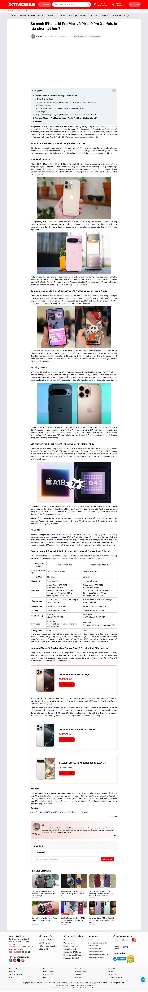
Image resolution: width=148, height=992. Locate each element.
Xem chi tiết (67, 685)
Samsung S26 (79, 974)
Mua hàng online (69, 943)
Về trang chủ (43, 949)
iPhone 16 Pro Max (48, 971)
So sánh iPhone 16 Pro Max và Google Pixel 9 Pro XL (55, 96)
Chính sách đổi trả (94, 948)
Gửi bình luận (107, 859)
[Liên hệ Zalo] (143, 979)
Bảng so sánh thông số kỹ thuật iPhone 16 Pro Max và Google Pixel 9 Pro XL (65, 115)
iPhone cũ (12, 977)
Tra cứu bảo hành (69, 949)
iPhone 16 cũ (79, 977)
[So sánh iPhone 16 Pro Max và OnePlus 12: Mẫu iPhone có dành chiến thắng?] (45, 881)
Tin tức (18, 10)
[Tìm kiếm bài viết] (89, 4)
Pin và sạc (40, 112)
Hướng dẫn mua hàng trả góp (74, 955)
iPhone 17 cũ (46, 977)
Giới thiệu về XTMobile (47, 940)
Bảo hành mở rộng (94, 940)
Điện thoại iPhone (14, 969)
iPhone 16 (12, 971)
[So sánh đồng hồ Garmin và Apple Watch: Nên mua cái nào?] (45, 908)
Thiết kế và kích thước (44, 99)
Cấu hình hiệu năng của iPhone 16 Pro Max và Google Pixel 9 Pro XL (60, 108)
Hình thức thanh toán (70, 946)
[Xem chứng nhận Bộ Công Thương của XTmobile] (119, 959)
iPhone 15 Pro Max (81, 971)
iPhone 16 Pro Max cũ (115, 977)
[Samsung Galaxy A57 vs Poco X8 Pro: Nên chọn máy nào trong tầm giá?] (102, 908)
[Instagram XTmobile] (22, 960)
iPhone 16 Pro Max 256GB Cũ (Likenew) (77, 729)
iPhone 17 (111, 969)
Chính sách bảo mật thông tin (98, 955)
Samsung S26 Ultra (48, 974)
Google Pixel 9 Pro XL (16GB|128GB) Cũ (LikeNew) (82, 763)
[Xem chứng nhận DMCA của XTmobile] (130, 959)
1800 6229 (101, 3)
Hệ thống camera (42, 105)
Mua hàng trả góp (69, 940)
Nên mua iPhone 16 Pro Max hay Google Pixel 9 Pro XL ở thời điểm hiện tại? (65, 118)
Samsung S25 (112, 974)
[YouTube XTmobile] (14, 960)
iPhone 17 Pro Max (48, 969)
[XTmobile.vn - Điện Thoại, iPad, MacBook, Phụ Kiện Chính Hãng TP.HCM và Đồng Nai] (21, 4)
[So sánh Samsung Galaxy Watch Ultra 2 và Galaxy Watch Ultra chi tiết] (74, 881)
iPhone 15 (111, 971)
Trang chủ (11, 10)
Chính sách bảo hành (95, 951)
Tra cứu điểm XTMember (72, 952)
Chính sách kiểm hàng (96, 958)
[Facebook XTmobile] (11, 960)
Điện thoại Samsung (15, 974)
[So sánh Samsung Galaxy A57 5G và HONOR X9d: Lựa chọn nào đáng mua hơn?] (74, 908)
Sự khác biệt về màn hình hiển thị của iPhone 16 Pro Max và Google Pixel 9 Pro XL (65, 102)
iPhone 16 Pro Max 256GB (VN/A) (74, 674)
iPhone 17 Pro (79, 969)
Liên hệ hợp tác (44, 943)
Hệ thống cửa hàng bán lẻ (48, 946)
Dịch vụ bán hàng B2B (71, 958)
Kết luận (37, 121)
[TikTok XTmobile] (18, 960)
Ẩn (114, 91)
